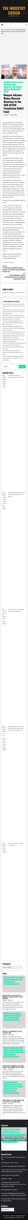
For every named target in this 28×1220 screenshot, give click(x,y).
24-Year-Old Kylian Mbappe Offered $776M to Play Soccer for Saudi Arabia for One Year (13, 269)
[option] (14, 1139)
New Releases (7, 982)
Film (14, 87)
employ (21, 131)
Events (20, 1048)
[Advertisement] (14, 49)
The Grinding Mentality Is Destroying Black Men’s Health (13, 1144)
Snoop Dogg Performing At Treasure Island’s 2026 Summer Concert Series (13, 1066)
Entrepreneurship (17, 1084)
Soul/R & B (16, 1017)
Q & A (8, 1137)
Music (20, 979)
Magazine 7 (13, 1217)
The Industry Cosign (14, 10)
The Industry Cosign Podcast (9, 1142)
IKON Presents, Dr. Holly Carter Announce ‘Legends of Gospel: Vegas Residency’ (12, 997)
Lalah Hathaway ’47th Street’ (9, 1190)
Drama (13, 84)
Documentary (7, 84)
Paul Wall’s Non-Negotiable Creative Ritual (13, 1166)
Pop (13, 982)
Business (15, 82)
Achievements (7, 1082)
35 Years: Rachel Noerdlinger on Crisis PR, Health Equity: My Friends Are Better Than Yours (13, 306)
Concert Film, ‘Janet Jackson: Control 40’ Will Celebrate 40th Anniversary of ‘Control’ (13, 1171)
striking (14, 124)
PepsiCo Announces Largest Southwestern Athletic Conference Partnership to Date (15, 276)
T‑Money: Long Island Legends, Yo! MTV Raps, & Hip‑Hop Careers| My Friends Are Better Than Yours (13, 322)
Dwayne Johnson (7, 122)
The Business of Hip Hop (10, 1054)
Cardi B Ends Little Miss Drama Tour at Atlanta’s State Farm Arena (13, 1101)
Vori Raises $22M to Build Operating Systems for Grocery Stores (13, 1200)
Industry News (8, 82)
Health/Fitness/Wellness (8, 1129)
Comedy (20, 82)
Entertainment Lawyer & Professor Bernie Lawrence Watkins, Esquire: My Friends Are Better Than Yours (13, 311)
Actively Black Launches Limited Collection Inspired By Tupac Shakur (16, 494)
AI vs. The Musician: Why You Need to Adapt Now (13, 1158)
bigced (7, 115)
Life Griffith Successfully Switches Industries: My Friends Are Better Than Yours (12, 352)
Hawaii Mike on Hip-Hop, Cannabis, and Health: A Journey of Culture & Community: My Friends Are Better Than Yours (13, 317)
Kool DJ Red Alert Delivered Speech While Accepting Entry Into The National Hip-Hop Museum (13, 358)
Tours (17, 984)
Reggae (13, 1137)
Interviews (5, 1132)
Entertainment (8, 87)
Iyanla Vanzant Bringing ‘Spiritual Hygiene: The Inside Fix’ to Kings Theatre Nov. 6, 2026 (13, 1194)
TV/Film (6, 91)
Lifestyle (19, 87)
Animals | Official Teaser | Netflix (10, 1175)
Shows (9, 1017)
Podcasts (22, 1134)
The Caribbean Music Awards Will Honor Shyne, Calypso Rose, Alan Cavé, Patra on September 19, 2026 (13, 1184)
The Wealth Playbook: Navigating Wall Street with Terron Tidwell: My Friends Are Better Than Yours (13, 328)
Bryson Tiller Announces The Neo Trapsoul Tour (12, 1032)
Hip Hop (6, 1050)
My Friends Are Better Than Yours (10, 1134)
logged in (11, 292)
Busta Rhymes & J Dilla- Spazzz (10, 1163)
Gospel (20, 977)
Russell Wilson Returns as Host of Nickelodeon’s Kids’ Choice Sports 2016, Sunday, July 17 (16, 728)
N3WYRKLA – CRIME (6, 1179)
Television (7, 89)
